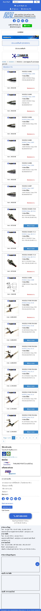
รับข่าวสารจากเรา (7, 503)
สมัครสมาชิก (27, 9)
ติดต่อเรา (5, 492)
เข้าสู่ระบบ (15, 9)
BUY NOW (31, 226)
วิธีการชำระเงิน (7, 489)
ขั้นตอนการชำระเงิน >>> (9, 457)
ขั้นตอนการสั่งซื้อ (7, 486)
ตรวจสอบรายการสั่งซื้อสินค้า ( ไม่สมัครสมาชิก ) (16, 483)
